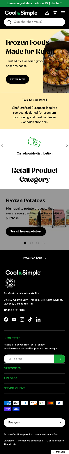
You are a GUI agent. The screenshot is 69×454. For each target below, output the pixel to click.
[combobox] (34, 22)
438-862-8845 (16, 310)
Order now (17, 79)
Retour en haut (33, 258)
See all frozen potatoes (26, 231)
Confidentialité (55, 440)
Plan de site (10, 444)
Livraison (9, 440)
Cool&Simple (19, 434)
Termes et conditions (30, 440)
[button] (55, 13)
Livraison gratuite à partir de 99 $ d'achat (33, 3)
